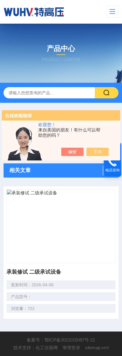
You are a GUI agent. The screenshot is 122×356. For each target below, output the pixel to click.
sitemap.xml (97, 347)
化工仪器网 (47, 347)
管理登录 (71, 347)
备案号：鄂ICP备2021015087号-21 (61, 339)
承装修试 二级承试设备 (34, 272)
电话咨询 (112, 170)
